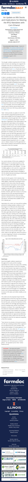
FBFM (14, 400)
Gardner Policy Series (14, 427)
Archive (14, 417)
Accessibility (14, 411)
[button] (26, 7)
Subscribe (14, 444)
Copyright (7, 411)
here (13, 69)
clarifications (4, 119)
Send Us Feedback (14, 393)
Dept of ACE (7, 400)
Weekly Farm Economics (14, 425)
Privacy (21, 411)
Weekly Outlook (14, 424)
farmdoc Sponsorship (14, 446)
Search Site (14, 418)
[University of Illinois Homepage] (14, 405)
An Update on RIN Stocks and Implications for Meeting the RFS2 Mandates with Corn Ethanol (13, 49)
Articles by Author (14, 420)
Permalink (5, 57)
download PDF (16, 12)
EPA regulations (21, 329)
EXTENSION (22, 400)
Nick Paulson (14, 28)
